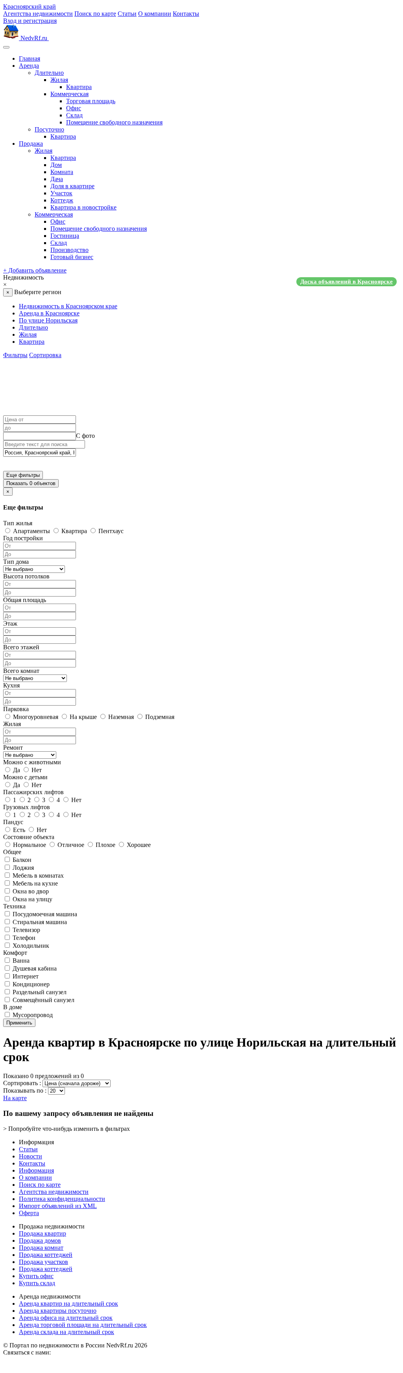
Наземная (120, 716)
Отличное (70, 844)
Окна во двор (30, 891)
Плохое (104, 844)
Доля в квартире (72, 186)
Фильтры (15, 355)
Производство (69, 249)
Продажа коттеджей (45, 1254)
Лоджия (22, 867)
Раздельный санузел (39, 992)
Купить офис (36, 1276)
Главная (29, 58)
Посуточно (49, 129)
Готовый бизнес (71, 257)
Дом (56, 164)
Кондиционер (30, 984)
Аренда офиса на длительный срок (66, 1317)
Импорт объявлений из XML (58, 1206)
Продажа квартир (42, 1233)
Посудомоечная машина (44, 914)
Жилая (59, 79)
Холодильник (30, 945)
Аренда (29, 65)
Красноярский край (29, 6)
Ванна (20, 960)
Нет (36, 770)
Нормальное (28, 844)
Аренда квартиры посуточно (57, 1310)
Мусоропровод (32, 1015)
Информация (36, 1170)
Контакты (186, 13)
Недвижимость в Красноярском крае (68, 306)
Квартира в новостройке (83, 207)
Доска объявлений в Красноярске (346, 281)
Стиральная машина (39, 922)
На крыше (82, 716)
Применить (19, 1023)
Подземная (159, 716)
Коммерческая (69, 94)
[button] (201, 281)
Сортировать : (22, 1083)
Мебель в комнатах (37, 875)
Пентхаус (110, 531)
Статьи (127, 13)
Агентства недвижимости (38, 13)
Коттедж (61, 200)
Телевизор (25, 929)
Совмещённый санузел (42, 1000)
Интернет (25, 976)
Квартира (79, 86)
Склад (74, 115)
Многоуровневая (34, 716)
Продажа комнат (41, 1247)
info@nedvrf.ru (71, 1352)
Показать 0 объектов (30, 483)
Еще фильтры (23, 475)
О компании (154, 13)
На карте (15, 1098)
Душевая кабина (34, 968)
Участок (61, 193)
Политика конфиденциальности (62, 1198)
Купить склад (37, 1283)
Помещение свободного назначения (114, 122)
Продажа (31, 143)
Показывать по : (24, 1090)
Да (15, 770)
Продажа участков (43, 1261)
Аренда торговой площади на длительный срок (83, 1324)
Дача (56, 179)
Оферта (29, 1213)
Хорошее (138, 844)
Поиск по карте (95, 13)
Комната (61, 172)
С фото (85, 435)
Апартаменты (30, 531)
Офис (73, 108)
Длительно (49, 72)
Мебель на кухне (34, 883)
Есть (18, 829)
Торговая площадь (90, 101)
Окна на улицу (31, 899)
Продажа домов (40, 1240)
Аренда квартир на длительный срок (68, 1303)
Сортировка (45, 355)
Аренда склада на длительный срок (66, 1332)
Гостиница (64, 235)
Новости (30, 1156)
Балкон (21, 859)
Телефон (23, 937)
